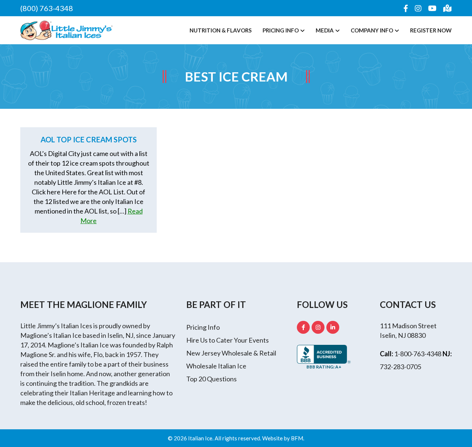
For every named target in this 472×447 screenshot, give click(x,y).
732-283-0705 (400, 367)
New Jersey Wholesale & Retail (231, 353)
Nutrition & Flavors (220, 30)
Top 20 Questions (211, 379)
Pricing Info (281, 30)
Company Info (372, 30)
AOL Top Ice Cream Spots (89, 139)
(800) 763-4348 (46, 8)
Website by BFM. (283, 438)
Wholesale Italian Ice (216, 366)
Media (325, 30)
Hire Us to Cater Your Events (227, 340)
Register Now (431, 30)
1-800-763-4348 (417, 354)
